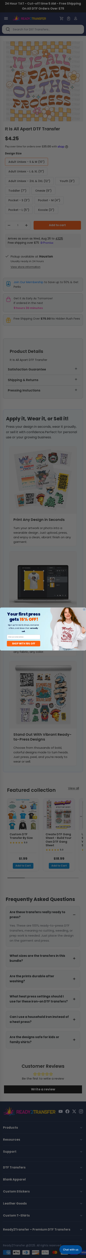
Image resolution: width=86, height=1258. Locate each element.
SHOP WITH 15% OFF (23, 643)
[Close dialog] (84, 609)
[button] (70, 1249)
